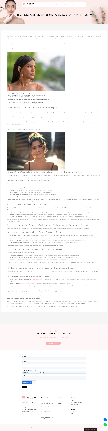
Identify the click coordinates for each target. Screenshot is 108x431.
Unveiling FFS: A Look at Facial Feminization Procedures (21, 96)
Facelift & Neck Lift (44, 409)
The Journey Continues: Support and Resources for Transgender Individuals (25, 103)
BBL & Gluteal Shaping (45, 411)
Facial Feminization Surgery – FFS (47, 404)
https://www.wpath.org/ (46, 285)
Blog (58, 400)
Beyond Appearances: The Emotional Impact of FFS (20, 98)
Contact (71, 4)
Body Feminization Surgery (46, 400)
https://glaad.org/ (39, 286)
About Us (58, 405)
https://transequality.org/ (38, 279)
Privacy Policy (59, 403)
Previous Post (9, 315)
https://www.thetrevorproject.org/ (26, 283)
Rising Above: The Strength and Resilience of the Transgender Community (26, 102)
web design (65, 427)
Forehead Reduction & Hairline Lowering (47, 418)
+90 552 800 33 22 (74, 407)
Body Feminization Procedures (61, 4)
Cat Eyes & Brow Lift (45, 406)
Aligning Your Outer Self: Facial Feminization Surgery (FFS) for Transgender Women (26, 95)
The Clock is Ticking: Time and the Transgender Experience (21, 93)
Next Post (99, 315)
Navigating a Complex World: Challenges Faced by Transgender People (25, 101)
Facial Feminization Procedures (47, 4)
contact (17, 303)
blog (13, 306)
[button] (47, 4)
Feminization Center (41, 427)
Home (37, 4)
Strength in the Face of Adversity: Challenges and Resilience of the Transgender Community (28, 99)
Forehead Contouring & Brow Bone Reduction (47, 414)
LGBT (60, 306)
